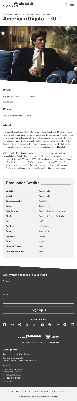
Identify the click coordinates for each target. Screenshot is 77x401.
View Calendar (8, 102)
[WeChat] (49, 324)
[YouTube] (42, 324)
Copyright (37, 391)
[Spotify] (64, 324)
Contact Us (10, 381)
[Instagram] (12, 324)
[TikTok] (34, 324)
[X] (27, 324)
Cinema (17, 14)
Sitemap (62, 391)
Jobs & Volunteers (18, 391)
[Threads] (19, 324)
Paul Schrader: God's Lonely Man (36, 14)
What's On (7, 14)
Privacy (29, 391)
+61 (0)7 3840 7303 (13, 378)
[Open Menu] (72, 5)
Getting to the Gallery (13, 375)
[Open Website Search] (66, 4)
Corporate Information (50, 391)
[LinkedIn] (72, 324)
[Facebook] (4, 324)
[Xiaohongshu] (57, 324)
